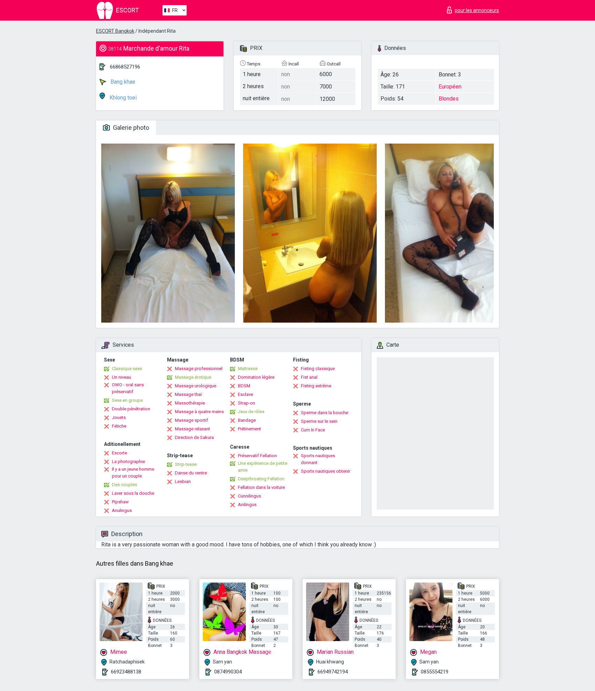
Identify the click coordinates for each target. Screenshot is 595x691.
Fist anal (309, 377)
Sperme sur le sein (319, 421)
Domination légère (256, 377)
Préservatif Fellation (257, 455)
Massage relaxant (192, 428)
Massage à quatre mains (199, 411)
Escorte (119, 453)
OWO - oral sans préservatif (128, 388)
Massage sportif (191, 420)
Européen (450, 86)
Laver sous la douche (133, 493)
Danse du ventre (191, 472)
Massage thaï (188, 394)
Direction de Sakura (194, 437)
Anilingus (247, 504)
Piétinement (249, 428)
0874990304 (228, 672)
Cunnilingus (249, 496)
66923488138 (126, 672)
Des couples (124, 484)
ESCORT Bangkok (115, 31)
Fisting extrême (316, 385)
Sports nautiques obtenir (325, 471)
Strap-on (246, 403)
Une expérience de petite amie (262, 467)
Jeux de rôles (251, 411)
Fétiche (119, 426)
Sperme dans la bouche (324, 412)
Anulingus (122, 510)
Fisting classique (318, 368)
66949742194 (332, 672)
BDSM (244, 385)
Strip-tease (186, 464)
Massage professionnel (198, 368)
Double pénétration (131, 408)
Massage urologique (195, 385)
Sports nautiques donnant (318, 459)
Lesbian (183, 481)
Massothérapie (190, 403)
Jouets (119, 417)
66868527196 (125, 67)
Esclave (245, 394)
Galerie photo (130, 127)
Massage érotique (193, 377)
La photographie (128, 461)
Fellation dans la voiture (261, 487)
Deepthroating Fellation (261, 478)
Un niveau (121, 377)
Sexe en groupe (127, 400)
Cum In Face (313, 429)
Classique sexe (127, 368)
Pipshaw (120, 501)
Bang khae (122, 81)
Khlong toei (122, 97)
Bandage (247, 420)
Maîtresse (248, 368)
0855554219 (434, 672)
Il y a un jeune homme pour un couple (133, 473)
